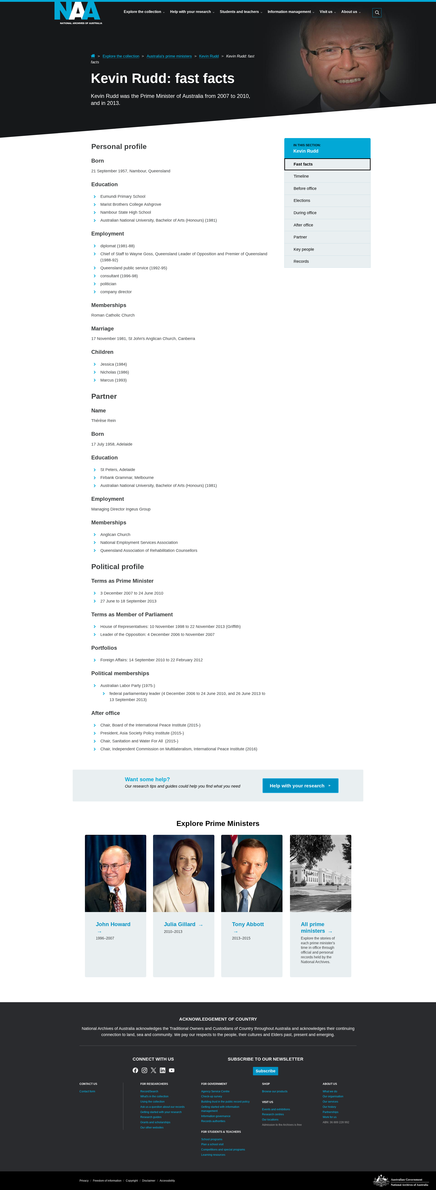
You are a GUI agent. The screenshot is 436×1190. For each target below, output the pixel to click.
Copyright (132, 1180)
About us (349, 12)
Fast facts (303, 164)
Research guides (150, 1117)
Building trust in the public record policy (225, 1101)
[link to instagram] (144, 1070)
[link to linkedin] (162, 1070)
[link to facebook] (135, 1070)
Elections (302, 200)
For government (214, 1084)
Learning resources (213, 1154)
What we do (330, 1091)
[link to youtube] (171, 1070)
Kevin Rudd (209, 56)
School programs (211, 1139)
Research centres (273, 1114)
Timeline (301, 176)
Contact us (88, 1084)
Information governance (215, 1116)
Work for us (330, 1117)
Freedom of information (107, 1180)
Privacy (84, 1180)
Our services (330, 1101)
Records (301, 261)
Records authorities (213, 1121)
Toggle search (377, 12)
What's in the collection (154, 1096)
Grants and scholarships (155, 1122)
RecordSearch (149, 1091)
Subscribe (265, 1071)
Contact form (87, 1091)
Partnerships (330, 1112)
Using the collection (152, 1101)
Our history (329, 1106)
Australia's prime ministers (169, 56)
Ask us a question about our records (162, 1106)
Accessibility (167, 1180)
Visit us (326, 12)
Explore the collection (142, 12)
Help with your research (190, 12)
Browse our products (274, 1091)
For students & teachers (221, 1131)
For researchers (154, 1084)
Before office (305, 188)
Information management (289, 12)
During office (305, 213)
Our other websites (152, 1127)
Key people (304, 249)
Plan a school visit (212, 1144)
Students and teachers (239, 12)
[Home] (78, 19)
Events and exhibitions (276, 1109)
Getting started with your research (161, 1112)
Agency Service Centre (215, 1091)
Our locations (270, 1119)
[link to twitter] (153, 1070)
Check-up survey (211, 1096)
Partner (300, 237)
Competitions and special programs (223, 1149)
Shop (266, 1084)
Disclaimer (148, 1180)
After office (303, 225)
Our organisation (333, 1096)
